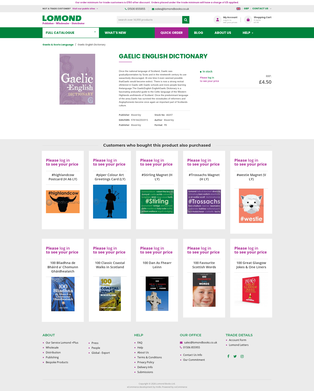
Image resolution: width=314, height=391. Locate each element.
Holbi (158, 386)
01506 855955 (136, 9)
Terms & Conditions (149, 357)
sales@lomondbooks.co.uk (172, 9)
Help (140, 347)
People (96, 348)
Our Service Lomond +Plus (62, 342)
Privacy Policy (145, 362)
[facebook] (228, 356)
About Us (223, 32)
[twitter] (235, 356)
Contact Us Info (192, 355)
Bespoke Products (57, 362)
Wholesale (52, 347)
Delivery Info (145, 367)
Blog (198, 32)
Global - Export (101, 353)
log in (211, 77)
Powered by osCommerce (174, 386)
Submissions (145, 372)
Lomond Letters (239, 345)
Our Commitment (194, 360)
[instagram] (242, 356)
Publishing (52, 357)
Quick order (171, 32)
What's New (115, 32)
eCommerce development (139, 386)
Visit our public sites (83, 8)
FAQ (139, 342)
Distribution (53, 352)
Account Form (237, 340)
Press (95, 343)
